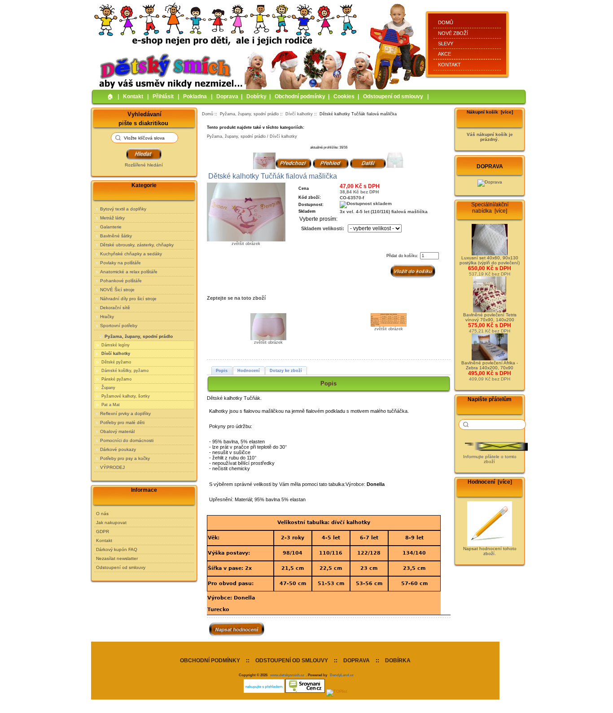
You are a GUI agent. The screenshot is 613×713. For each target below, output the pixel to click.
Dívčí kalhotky (299, 114)
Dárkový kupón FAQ (116, 549)
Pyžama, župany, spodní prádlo (249, 114)
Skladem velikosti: (322, 228)
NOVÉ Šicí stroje (117, 289)
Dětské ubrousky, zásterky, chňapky (137, 244)
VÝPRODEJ (112, 467)
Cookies (344, 96)
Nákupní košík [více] (490, 111)
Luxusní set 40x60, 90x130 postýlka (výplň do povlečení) (490, 260)
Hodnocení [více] (490, 482)
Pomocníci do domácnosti (126, 440)
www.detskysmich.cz (287, 675)
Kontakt (449, 64)
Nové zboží (453, 33)
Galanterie (111, 226)
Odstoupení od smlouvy (393, 96)
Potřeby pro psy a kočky (125, 458)
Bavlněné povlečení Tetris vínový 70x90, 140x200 (490, 317)
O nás (102, 513)
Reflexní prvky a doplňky (125, 413)
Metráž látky (112, 217)
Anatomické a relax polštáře (129, 271)
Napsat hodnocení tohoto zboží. (490, 551)
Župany (107, 387)
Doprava (227, 96)
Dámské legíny (115, 345)
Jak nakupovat (111, 522)
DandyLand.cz (342, 675)
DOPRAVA (356, 660)
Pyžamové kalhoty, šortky (125, 396)
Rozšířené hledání (144, 164)
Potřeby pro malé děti (122, 422)
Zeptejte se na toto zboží (236, 298)
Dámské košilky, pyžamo (124, 370)
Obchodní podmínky (300, 96)
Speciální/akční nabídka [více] (489, 207)
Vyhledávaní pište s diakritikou (143, 118)
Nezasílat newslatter (117, 558)
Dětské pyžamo (115, 362)
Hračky (107, 316)
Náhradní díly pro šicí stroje (128, 298)
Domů (445, 22)
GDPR (102, 531)
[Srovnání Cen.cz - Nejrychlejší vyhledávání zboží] (305, 691)
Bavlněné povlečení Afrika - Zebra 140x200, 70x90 (489, 365)
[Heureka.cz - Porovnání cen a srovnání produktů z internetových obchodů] (264, 691)
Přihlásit (163, 96)
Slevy (445, 43)
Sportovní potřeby (118, 325)
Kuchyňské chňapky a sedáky (131, 253)
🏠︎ (110, 96)
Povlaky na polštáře (120, 262)
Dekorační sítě (115, 307)
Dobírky (256, 96)
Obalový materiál (117, 431)
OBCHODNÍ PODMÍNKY (210, 660)
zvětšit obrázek (268, 342)
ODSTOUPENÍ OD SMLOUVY (291, 660)
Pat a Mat (110, 404)
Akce (444, 54)
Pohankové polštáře (121, 280)
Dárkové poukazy (118, 449)
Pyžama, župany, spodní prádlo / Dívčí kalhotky (252, 136)
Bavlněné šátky (116, 235)
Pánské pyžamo (115, 379)
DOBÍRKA (398, 660)
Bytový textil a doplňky (123, 208)
